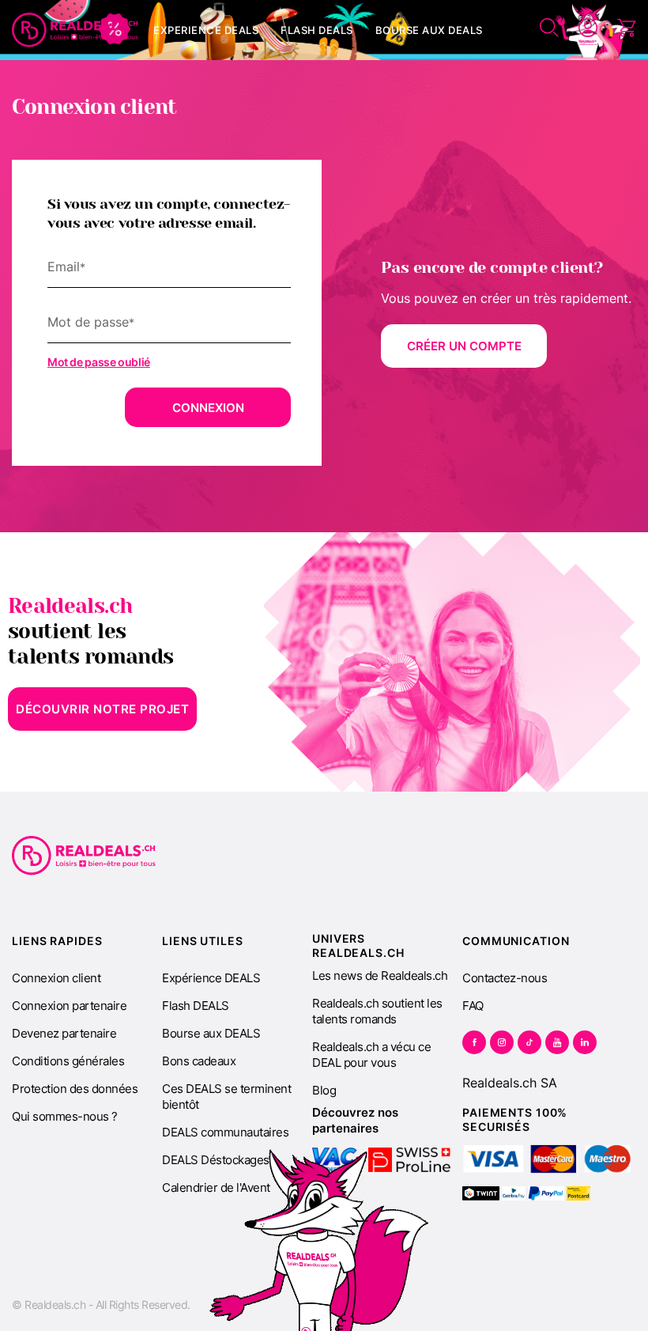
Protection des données (75, 1088)
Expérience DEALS (211, 977)
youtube (557, 1042)
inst (502, 1042)
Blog (324, 1090)
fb (474, 1042)
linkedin (585, 1042)
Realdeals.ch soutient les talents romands (377, 1011)
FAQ (473, 1005)
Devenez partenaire (64, 1033)
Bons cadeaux (198, 1060)
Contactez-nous (504, 977)
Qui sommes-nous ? (65, 1116)
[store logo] (75, 30)
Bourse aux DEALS (211, 1033)
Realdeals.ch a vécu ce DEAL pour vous (371, 1054)
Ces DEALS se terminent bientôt (226, 1096)
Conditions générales (68, 1060)
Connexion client (56, 977)
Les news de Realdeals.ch (379, 975)
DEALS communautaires (225, 1132)
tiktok (529, 1042)
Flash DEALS (195, 1005)
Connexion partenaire (69, 1005)
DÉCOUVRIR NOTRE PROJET (102, 709)
